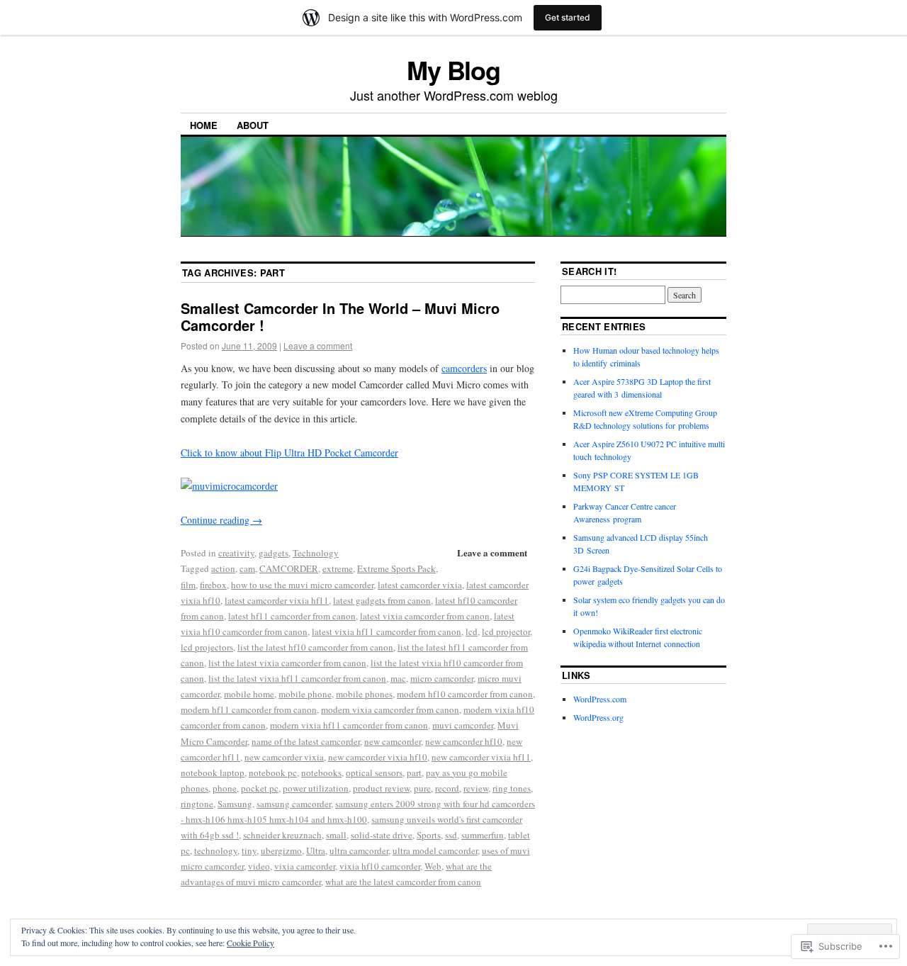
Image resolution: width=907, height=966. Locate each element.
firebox (213, 584)
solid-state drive (381, 835)
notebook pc (273, 772)
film (188, 584)
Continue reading (221, 520)
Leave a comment (317, 345)
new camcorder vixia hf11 (481, 757)
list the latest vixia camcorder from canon (287, 662)
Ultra (315, 850)
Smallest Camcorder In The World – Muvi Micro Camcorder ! (340, 316)
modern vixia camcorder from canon (390, 709)
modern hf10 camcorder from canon (465, 693)
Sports (429, 835)
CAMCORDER (288, 568)
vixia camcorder (304, 866)
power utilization (316, 788)
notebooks (321, 772)
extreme (337, 568)
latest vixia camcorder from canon (425, 616)
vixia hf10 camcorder (379, 866)
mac (398, 678)
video (259, 866)
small (336, 835)
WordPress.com (599, 698)
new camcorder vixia (284, 757)
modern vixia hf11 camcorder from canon (349, 725)
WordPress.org (598, 717)
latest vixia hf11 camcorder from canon (386, 631)
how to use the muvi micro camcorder (302, 584)
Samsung (235, 803)
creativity (236, 552)
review (475, 788)
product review (381, 788)
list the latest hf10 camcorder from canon (315, 647)
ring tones (511, 788)
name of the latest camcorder (306, 741)
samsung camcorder (294, 803)
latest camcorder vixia (420, 584)
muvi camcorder (462, 725)
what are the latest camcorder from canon (403, 881)
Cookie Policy (250, 942)
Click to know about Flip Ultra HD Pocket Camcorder (289, 452)
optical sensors (374, 772)
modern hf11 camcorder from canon (249, 709)
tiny (249, 850)
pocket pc (259, 788)
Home (204, 125)
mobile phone (305, 693)
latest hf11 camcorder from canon (292, 616)
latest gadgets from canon (382, 600)
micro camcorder (441, 678)
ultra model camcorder (435, 850)
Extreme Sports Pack (396, 568)
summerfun (482, 835)
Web (432, 866)
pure (422, 788)
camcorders (464, 368)
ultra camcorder (358, 850)
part (414, 772)
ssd (451, 835)
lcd (472, 631)
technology (215, 850)
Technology (316, 552)
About (253, 125)
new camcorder (392, 741)
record (447, 788)
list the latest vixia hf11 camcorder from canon (297, 678)
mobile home (249, 693)
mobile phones (364, 693)
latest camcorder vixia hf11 (277, 600)
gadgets (273, 552)
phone (225, 788)
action (223, 568)
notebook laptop (212, 772)
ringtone (197, 803)
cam (247, 568)
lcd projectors (207, 647)
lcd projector (506, 631)
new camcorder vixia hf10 (377, 757)
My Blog (453, 69)
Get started (567, 17)
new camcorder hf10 (463, 741)
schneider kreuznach (282, 835)
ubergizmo (281, 850)
